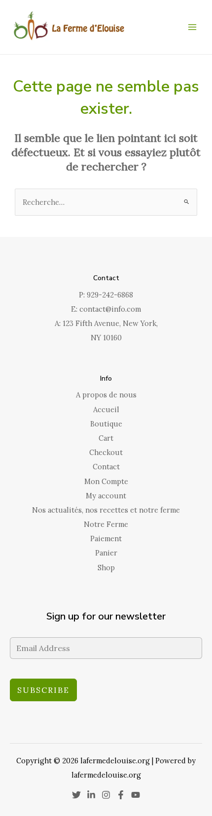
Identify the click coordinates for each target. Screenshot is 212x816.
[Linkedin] (91, 794)
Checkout (106, 452)
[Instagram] (106, 794)
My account (106, 495)
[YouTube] (135, 794)
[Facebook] (120, 794)
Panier (106, 552)
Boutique (106, 423)
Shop (106, 567)
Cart (106, 438)
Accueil (106, 409)
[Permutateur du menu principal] (192, 27)
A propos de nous (106, 394)
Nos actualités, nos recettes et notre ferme (106, 510)
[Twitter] (76, 794)
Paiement (106, 538)
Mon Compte (106, 481)
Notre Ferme (106, 524)
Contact (106, 466)
